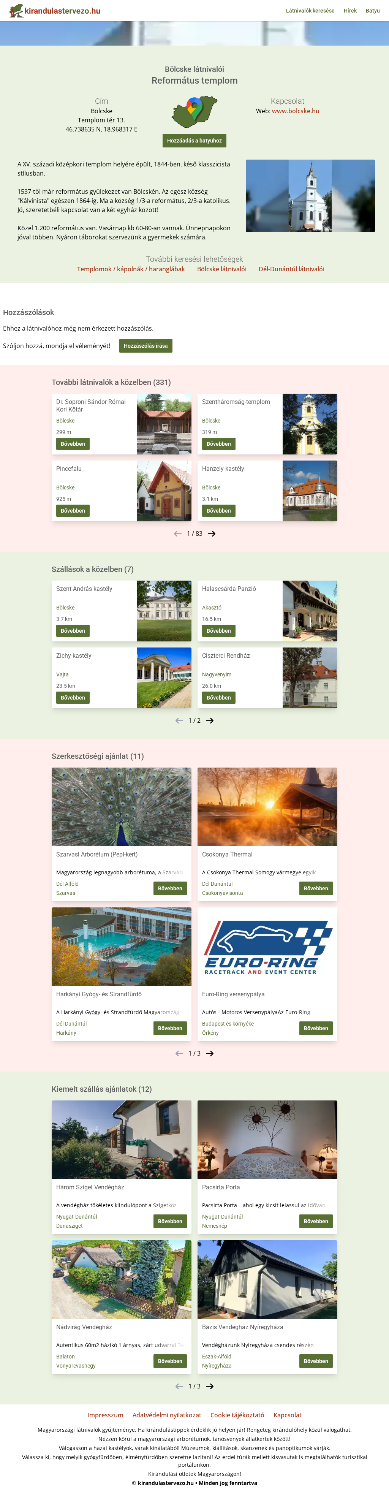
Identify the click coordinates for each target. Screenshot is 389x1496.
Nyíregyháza (217, 1366)
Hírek (350, 11)
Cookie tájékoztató (237, 1415)
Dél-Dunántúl (217, 884)
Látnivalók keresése (310, 11)
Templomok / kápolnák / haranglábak (131, 269)
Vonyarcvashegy (76, 1366)
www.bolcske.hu (295, 111)
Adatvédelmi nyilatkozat (167, 1415)
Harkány (66, 1033)
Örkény (210, 1033)
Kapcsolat (288, 1415)
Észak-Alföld (216, 1357)
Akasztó (211, 608)
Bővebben (73, 444)
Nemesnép (214, 1226)
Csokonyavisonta (222, 893)
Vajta (62, 674)
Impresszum (105, 1415)
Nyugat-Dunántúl (76, 1217)
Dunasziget (69, 1226)
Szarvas (65, 893)
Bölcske (65, 421)
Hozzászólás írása (146, 346)
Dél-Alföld (67, 884)
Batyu (373, 11)
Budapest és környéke (228, 1024)
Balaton (65, 1357)
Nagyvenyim (216, 674)
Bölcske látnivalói (222, 269)
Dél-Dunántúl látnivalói (291, 269)
